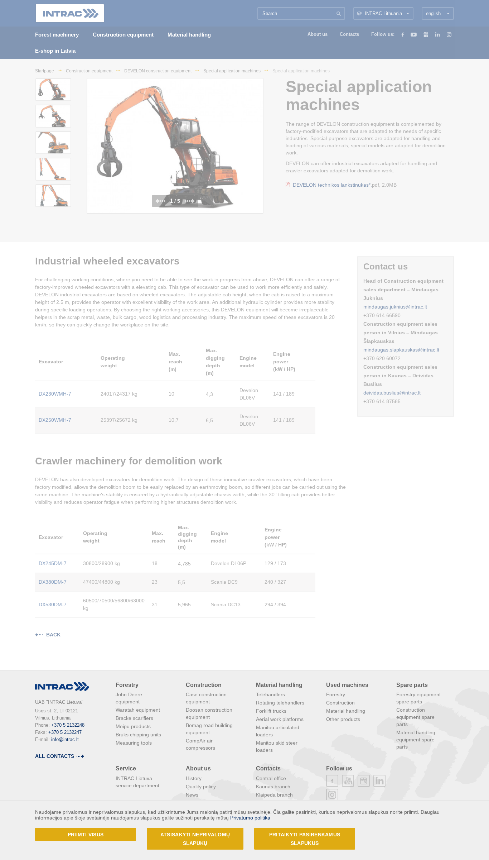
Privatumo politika (250, 818)
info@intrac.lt (65, 739)
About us (198, 768)
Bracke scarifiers (134, 718)
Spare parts (412, 685)
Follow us (339, 768)
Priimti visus (86, 834)
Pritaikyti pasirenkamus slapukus (304, 839)
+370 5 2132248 (67, 725)
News (192, 795)
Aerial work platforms (280, 719)
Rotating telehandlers (280, 703)
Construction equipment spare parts (415, 717)
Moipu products (133, 726)
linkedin (379, 781)
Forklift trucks (271, 711)
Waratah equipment (138, 710)
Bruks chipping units (138, 734)
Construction (204, 685)
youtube (348, 781)
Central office (271, 778)
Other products (343, 719)
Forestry (127, 685)
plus (364, 781)
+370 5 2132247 (65, 732)
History (194, 778)
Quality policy (201, 786)
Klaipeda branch (274, 795)
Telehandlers (270, 694)
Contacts (268, 768)
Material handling (279, 685)
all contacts (54, 756)
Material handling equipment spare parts (415, 740)
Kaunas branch (273, 786)
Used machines (347, 685)
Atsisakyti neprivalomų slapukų (195, 839)
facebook (332, 781)
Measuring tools (134, 743)
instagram (332, 795)
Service (126, 768)
